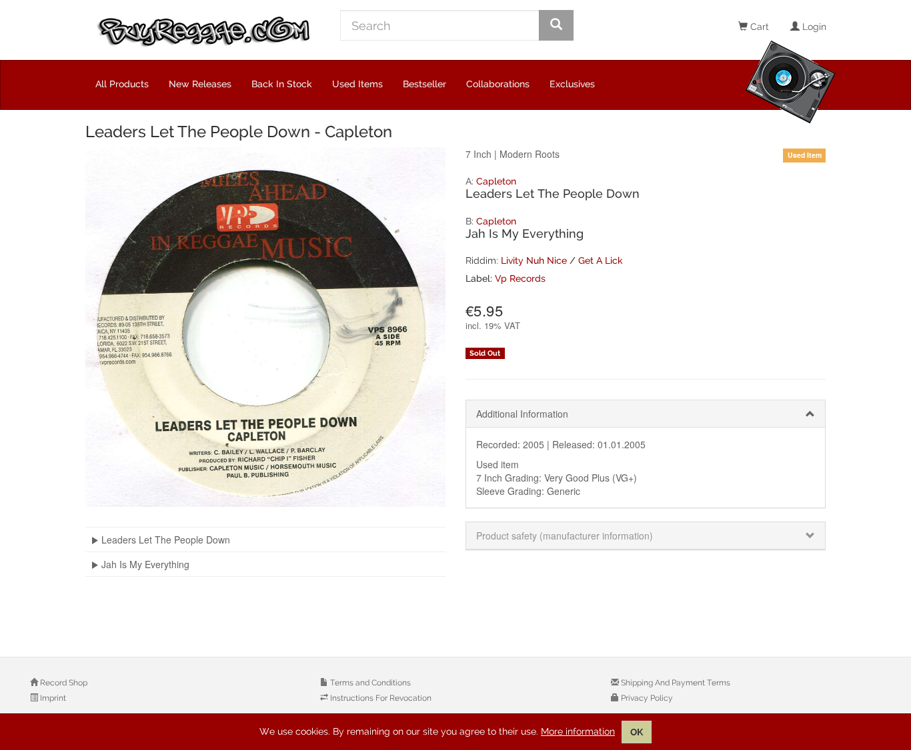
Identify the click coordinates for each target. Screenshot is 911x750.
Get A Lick (600, 260)
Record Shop (62, 682)
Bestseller (424, 84)
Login (813, 26)
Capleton (496, 181)
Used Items (357, 84)
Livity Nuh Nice (534, 260)
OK (636, 732)
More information (578, 731)
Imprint (52, 698)
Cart (758, 26)
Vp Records (520, 278)
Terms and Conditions (369, 682)
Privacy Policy (646, 698)
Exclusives (572, 84)
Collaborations (498, 84)
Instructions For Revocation (379, 698)
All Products (122, 84)
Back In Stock (281, 84)
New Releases (200, 84)
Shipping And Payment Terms (674, 682)
